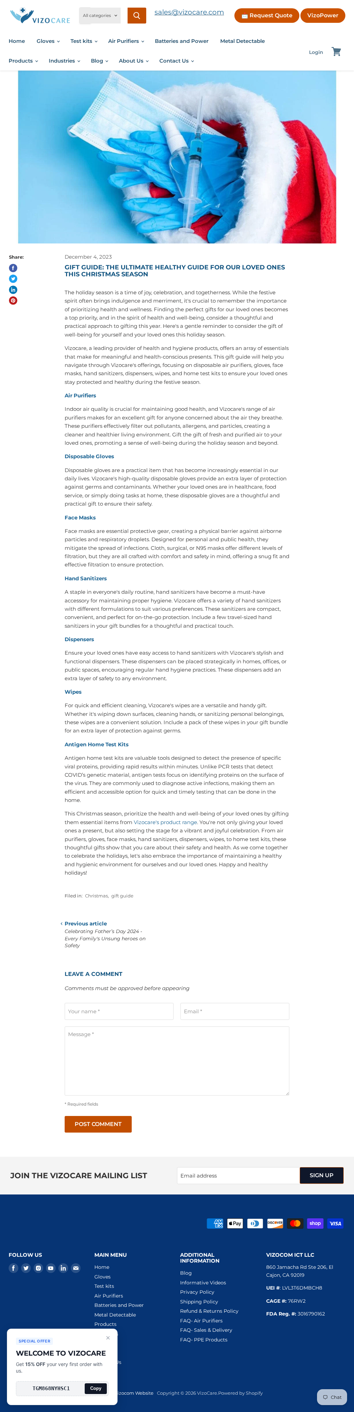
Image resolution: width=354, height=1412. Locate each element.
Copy (95, 1388)
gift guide (122, 895)
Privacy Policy (197, 1292)
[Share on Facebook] (13, 268)
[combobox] (124, 16)
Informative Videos (203, 1283)
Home (17, 41)
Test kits (82, 41)
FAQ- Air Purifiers (201, 1321)
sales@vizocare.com (189, 12)
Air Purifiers (124, 41)
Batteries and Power (181, 41)
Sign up (322, 1175)
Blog (97, 60)
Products (21, 60)
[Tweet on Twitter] (13, 279)
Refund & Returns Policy (209, 1311)
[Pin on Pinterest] (13, 300)
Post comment (98, 1124)
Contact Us (174, 60)
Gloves (46, 41)
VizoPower (322, 15)
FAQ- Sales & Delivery (206, 1330)
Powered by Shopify (240, 1393)
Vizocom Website (133, 1393)
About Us (132, 60)
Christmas (96, 895)
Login (316, 52)
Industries (62, 60)
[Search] (137, 16)
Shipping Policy (199, 1302)
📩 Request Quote (266, 15)
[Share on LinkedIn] (13, 290)
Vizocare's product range (165, 822)
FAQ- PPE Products (203, 1340)
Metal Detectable (242, 41)
